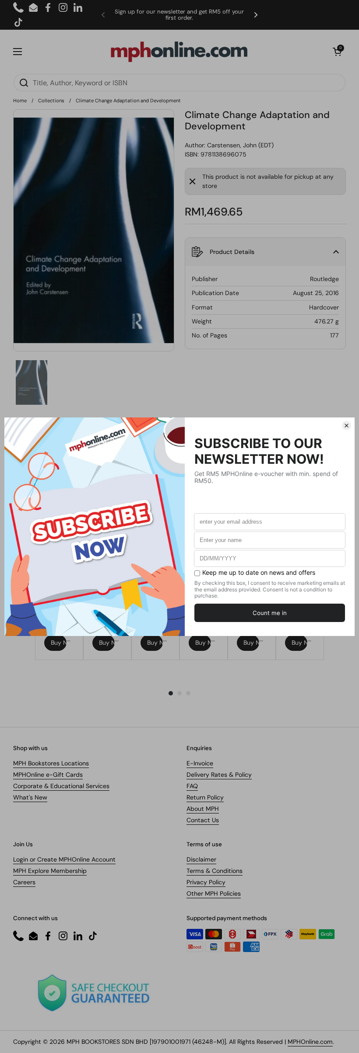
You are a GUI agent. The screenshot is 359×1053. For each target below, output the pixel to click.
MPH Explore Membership (50, 871)
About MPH (203, 809)
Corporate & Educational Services (61, 786)
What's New (30, 797)
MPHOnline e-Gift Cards (48, 774)
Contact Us (203, 820)
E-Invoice (200, 763)
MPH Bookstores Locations (51, 763)
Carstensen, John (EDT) (240, 145)
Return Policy (205, 797)
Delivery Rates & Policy (219, 774)
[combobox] (179, 82)
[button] (337, 51)
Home (20, 100)
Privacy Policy (206, 882)
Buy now (59, 642)
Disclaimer (201, 859)
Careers (24, 882)
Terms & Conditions (215, 871)
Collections (51, 100)
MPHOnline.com (310, 1042)
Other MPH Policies (214, 893)
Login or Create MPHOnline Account (64, 859)
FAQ (192, 786)
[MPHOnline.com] (179, 51)
